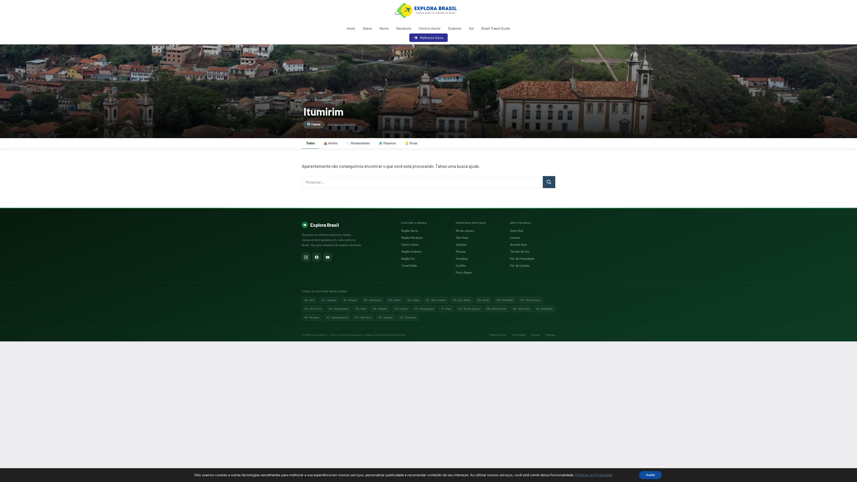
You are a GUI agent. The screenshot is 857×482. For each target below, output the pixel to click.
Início (351, 28)
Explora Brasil (324, 225)
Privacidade (519, 334)
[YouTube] (327, 257)
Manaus (461, 251)
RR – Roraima (311, 317)
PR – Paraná (400, 308)
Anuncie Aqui (518, 244)
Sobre (367, 28)
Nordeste (403, 28)
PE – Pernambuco (424, 308)
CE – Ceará (413, 299)
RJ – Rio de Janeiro (469, 308)
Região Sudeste (411, 251)
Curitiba (461, 265)
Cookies (535, 334)
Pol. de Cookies (520, 265)
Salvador (461, 244)
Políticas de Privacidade (593, 475)
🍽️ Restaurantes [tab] (358, 143)
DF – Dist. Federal (436, 299)
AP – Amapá (350, 299)
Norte (384, 28)
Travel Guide (409, 265)
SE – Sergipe (386, 317)
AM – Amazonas (372, 299)
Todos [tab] (310, 143)
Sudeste (454, 28)
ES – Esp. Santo (461, 299)
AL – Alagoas (329, 299)
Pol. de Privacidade (522, 258)
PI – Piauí (446, 308)
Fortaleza (462, 258)
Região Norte (409, 231)
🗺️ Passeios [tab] (387, 143)
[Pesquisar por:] (421, 182)
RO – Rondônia (544, 308)
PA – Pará (361, 308)
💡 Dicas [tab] (411, 143)
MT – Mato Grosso (530, 299)
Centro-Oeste (430, 28)
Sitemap (550, 334)
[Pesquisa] (549, 182)
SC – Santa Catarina (337, 317)
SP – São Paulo (363, 317)
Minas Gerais (323, 100)
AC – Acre (309, 299)
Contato (515, 237)
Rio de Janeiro (465, 231)
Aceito (650, 475)
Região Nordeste (412, 237)
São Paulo (462, 237)
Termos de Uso (519, 251)
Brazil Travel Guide (495, 28)
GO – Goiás (483, 299)
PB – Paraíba (380, 308)
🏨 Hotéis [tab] (330, 143)
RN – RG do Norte (496, 308)
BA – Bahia (394, 299)
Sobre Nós (516, 231)
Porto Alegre (464, 272)
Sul (471, 28)
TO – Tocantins (408, 317)
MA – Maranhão (505, 299)
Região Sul (408, 258)
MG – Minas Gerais (338, 308)
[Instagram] (306, 257)
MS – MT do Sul (312, 308)
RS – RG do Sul (521, 308)
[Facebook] (316, 257)
